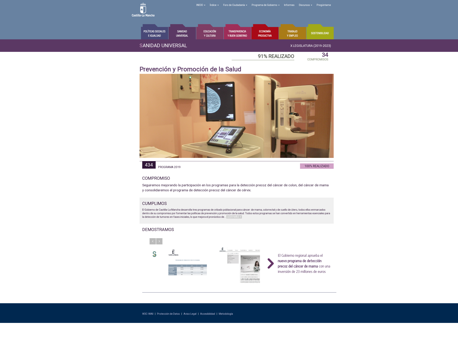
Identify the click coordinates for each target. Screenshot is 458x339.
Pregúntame (324, 5)
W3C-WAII (147, 313)
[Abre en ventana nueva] (175, 265)
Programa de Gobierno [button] (265, 5)
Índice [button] (213, 5)
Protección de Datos (168, 313)
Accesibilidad (207, 313)
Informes (289, 5)
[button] (153, 241)
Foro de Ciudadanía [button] (234, 5)
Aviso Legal (190, 313)
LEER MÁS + (234, 216)
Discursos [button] (304, 5)
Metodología (226, 313)
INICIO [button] (200, 5)
